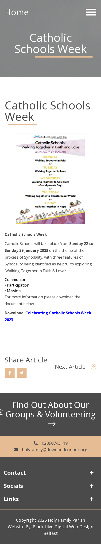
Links (11, 499)
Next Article (71, 366)
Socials (13, 486)
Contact (15, 472)
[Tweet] (22, 373)
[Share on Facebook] (10, 373)
